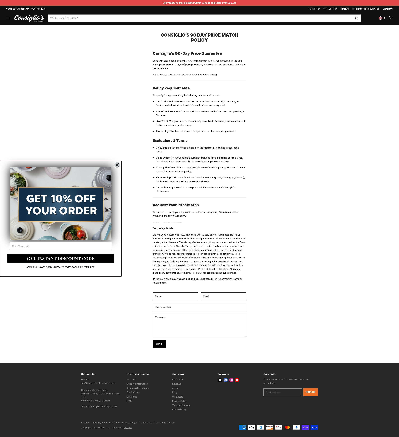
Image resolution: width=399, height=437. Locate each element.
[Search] (356, 18)
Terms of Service (181, 405)
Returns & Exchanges (138, 388)
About (175, 388)
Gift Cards (132, 396)
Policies (128, 427)
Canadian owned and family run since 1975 (26, 9)
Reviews (345, 9)
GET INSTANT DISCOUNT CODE (61, 258)
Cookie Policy (179, 409)
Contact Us (388, 9)
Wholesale (177, 396)
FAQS (129, 401)
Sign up (310, 392)
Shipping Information (137, 383)
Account (131, 379)
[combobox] (200, 18)
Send (159, 344)
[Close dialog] (117, 165)
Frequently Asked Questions (365, 9)
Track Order (314, 9)
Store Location (330, 9)
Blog (174, 392)
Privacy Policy (179, 401)
